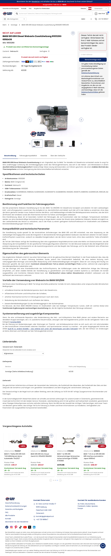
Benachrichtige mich (93, 60)
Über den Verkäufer (58, 156)
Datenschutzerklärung (90, 73)
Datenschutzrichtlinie (89, 92)
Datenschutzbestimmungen (16, 506)
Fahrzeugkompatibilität (28, 156)
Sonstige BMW (15, 322)
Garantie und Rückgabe (11, 8)
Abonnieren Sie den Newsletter (16, 522)
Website (83, 8)
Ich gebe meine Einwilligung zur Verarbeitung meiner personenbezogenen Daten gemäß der (93, 68)
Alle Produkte (10, 515)
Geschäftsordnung (12, 503)
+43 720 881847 (42, 519)
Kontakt (23, 8)
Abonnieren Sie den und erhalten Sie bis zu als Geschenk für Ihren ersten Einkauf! (55, 1)
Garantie (43, 156)
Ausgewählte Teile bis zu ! (55, 5)
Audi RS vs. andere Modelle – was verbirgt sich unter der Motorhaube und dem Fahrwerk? (43, 329)
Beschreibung (10, 156)
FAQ (30, 8)
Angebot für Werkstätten (42, 8)
